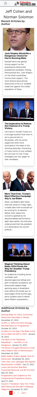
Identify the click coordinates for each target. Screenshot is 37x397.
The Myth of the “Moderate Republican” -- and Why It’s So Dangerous (14, 342)
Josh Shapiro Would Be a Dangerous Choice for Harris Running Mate (18, 55)
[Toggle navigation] (5, 3)
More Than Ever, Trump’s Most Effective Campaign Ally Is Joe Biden (18, 196)
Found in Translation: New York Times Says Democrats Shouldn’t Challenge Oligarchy (17, 386)
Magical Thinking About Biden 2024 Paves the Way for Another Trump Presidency (17, 267)
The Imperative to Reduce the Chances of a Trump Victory (18, 126)
